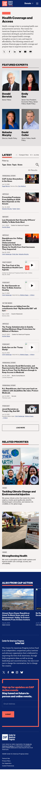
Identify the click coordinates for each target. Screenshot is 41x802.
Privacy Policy (6, 761)
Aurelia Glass (6, 227)
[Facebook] (8, 672)
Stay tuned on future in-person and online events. (18, 692)
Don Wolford (22, 186)
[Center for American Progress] (4, 3)
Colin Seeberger (7, 254)
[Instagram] (17, 672)
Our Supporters (6, 763)
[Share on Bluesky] (20, 52)
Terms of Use (6, 758)
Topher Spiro (16, 209)
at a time (36, 155)
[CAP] (9, 737)
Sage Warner (6, 186)
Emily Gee (15, 254)
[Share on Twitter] (4, 52)
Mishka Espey (24, 295)
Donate (28, 3)
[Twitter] (3, 672)
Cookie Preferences (8, 766)
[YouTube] (12, 672)
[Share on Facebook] (9, 52)
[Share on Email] (25, 52)
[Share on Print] (30, 52)
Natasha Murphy (7, 209)
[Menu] (37, 3)
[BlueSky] (22, 672)
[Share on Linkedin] (15, 52)
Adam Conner (6, 625)
